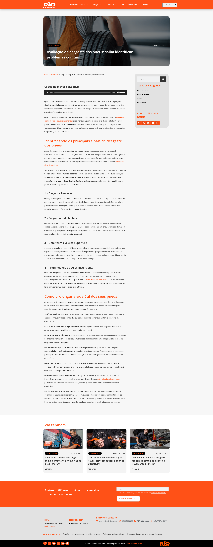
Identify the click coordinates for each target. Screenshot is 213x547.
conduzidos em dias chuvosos (98, 280)
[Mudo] (118, 92)
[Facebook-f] (45, 543)
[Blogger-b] (63, 543)
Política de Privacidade (135, 544)
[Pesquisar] (163, 79)
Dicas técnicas (53, 45)
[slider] (122, 92)
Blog (122, 5)
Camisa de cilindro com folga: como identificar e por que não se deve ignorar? (63, 460)
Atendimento (132, 5)
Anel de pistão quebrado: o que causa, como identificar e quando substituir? (106, 460)
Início (46, 75)
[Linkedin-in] (58, 543)
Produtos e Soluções (77, 5)
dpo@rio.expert (49, 526)
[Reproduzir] (47, 92)
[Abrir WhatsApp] (207, 541)
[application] (85, 92)
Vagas (145, 5)
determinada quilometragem (109, 379)
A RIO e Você (109, 5)
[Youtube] (54, 543)
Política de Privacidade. (158, 493)
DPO (46, 519)
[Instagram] (49, 543)
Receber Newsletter (128, 498)
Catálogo (95, 5)
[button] (139, 123)
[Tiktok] (67, 543)
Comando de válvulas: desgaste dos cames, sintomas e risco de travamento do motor (148, 460)
